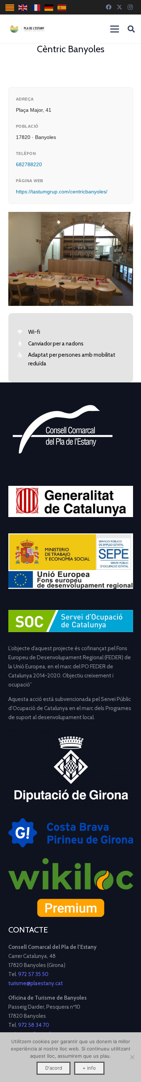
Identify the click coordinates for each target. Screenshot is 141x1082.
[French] (36, 7)
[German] (49, 7)
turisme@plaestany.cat (35, 983)
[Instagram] (130, 7)
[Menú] (114, 29)
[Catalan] (10, 7)
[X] (119, 7)
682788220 (29, 164)
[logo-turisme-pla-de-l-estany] (27, 29)
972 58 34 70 (33, 1025)
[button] (131, 29)
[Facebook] (108, 7)
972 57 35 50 (33, 974)
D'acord (53, 1068)
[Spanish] (62, 7)
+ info (89, 1068)
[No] (132, 1057)
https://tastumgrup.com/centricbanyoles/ (61, 191)
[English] (23, 7)
